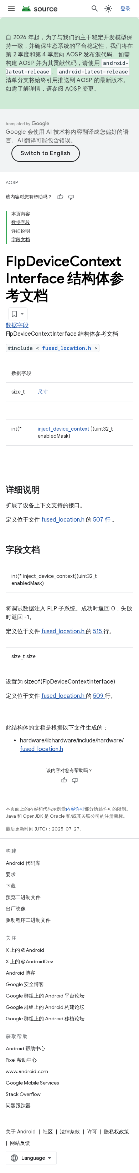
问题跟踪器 (18, 1105)
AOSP (12, 182)
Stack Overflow (23, 1094)
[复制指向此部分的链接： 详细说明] (49, 490)
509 (99, 696)
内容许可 (75, 809)
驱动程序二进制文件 (28, 920)
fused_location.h (68, 348)
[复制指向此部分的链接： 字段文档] (49, 550)
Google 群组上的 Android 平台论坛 (45, 995)
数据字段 (17, 325)
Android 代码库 (23, 863)
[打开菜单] (11, 8)
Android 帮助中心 (25, 1048)
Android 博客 (20, 973)
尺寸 (43, 392)
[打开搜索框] (95, 8)
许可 (92, 1131)
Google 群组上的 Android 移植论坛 (45, 1018)
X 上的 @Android (25, 950)
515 (98, 631)
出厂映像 (16, 908)
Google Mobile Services (32, 1083)
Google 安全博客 (25, 984)
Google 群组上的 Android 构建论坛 (45, 1007)
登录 (125, 8)
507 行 (102, 519)
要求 (11, 874)
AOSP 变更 (79, 88)
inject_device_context (64, 429)
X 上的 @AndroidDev (29, 961)
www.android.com (27, 1071)
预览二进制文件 (23, 897)
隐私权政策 (116, 1131)
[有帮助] (60, 197)
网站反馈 (20, 1143)
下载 (11, 886)
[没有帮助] (71, 197)
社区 (48, 1131)
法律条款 (70, 1131)
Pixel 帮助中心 (21, 1060)
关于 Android (21, 1131)
